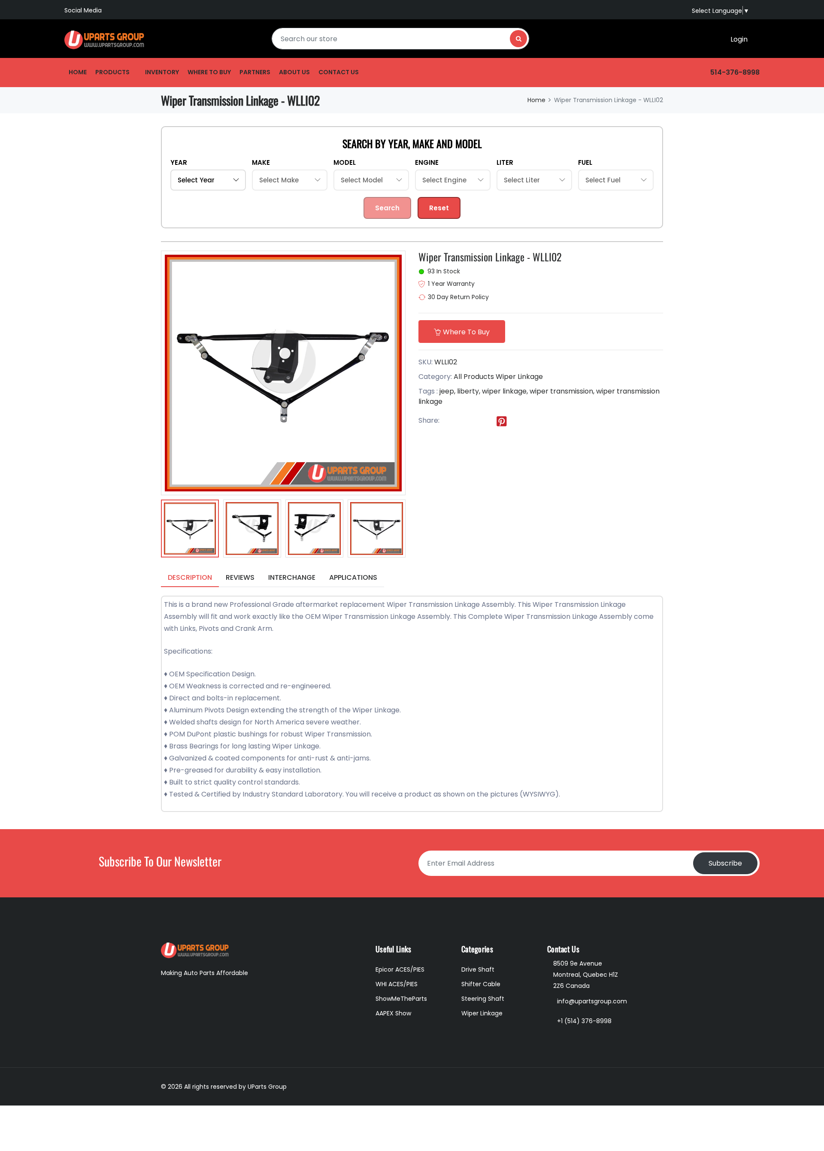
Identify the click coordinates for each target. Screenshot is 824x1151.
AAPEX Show (393, 1013)
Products (112, 72)
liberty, (468, 391)
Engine (427, 162)
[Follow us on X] (466, 421)
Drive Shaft (477, 969)
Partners (254, 72)
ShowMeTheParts (401, 998)
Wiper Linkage (519, 377)
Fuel (585, 162)
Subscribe (725, 863)
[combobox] (400, 38)
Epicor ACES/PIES (400, 969)
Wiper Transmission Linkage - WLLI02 (489, 256)
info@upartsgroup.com (592, 1001)
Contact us (338, 72)
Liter (505, 162)
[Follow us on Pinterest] (501, 421)
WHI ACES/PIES (397, 984)
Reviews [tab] (240, 577)
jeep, (447, 391)
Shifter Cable (480, 984)
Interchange (291, 577)
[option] (190, 530)
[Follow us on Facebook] (449, 421)
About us (294, 72)
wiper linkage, (505, 391)
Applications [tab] (353, 577)
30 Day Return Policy (458, 297)
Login (739, 39)
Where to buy (209, 72)
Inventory (162, 72)
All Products (474, 377)
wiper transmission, (562, 391)
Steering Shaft (482, 998)
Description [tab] (190, 577)
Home (78, 72)
